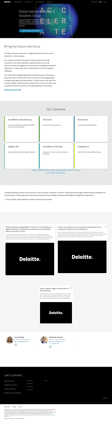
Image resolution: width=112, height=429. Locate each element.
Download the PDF (12, 90)
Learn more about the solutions (31, 31)
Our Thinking (39, 2)
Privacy (19, 406)
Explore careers (10, 385)
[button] (95, 2)
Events (45, 380)
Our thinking (30, 386)
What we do (28, 2)
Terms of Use (7, 406)
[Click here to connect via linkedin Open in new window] (16, 344)
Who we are (18, 2)
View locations (10, 389)
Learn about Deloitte (12, 393)
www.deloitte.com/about (49, 415)
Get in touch (9, 381)
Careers (49, 2)
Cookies (14, 406)
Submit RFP (29, 389)
